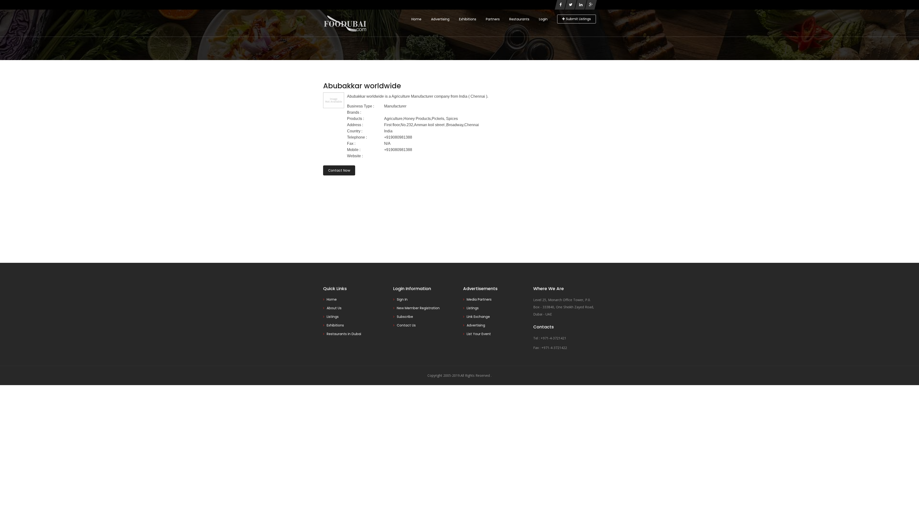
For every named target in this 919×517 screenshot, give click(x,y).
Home (416, 19)
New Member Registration (418, 308)
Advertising (440, 19)
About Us (334, 308)
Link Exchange (478, 316)
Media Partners (479, 299)
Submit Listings (578, 19)
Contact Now (339, 170)
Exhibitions (467, 19)
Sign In (402, 299)
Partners (493, 19)
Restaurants (519, 19)
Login (543, 19)
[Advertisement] (459, 212)
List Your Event (479, 334)
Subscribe (405, 316)
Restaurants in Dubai (344, 334)
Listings (333, 316)
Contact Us (406, 325)
